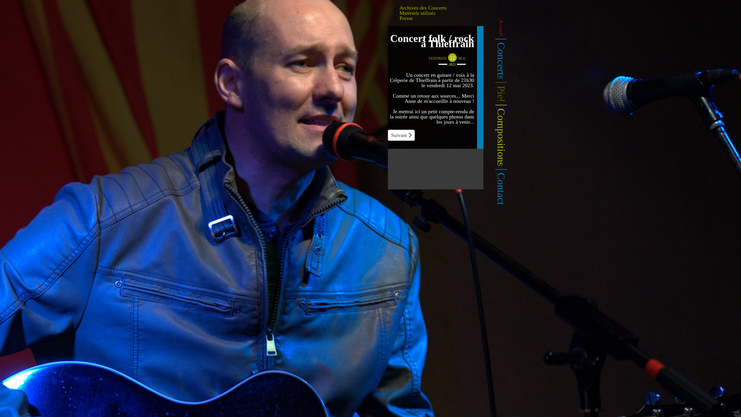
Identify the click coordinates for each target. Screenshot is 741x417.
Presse (406, 18)
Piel (501, 94)
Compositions (501, 137)
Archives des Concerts (423, 8)
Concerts (501, 60)
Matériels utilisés (417, 13)
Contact (501, 189)
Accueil (501, 28)
